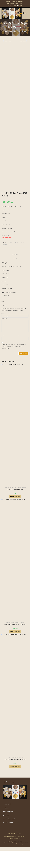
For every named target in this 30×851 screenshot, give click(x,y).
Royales (22, 622)
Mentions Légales (11, 833)
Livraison (8, 1)
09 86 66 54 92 (12, 5)
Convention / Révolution (17, 243)
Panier (13, 1)
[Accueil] (2, 31)
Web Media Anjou (20, 844)
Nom (3, 335)
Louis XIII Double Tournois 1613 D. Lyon (15, 759)
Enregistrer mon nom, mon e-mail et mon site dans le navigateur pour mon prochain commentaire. (14, 346)
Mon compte (19, 1)
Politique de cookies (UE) (15, 838)
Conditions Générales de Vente (14, 835)
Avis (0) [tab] (15, 258)
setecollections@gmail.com (14, 3)
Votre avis (5, 318)
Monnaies (8, 244)
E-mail (18, 335)
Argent (9, 243)
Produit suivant (22, 41)
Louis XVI (4, 244)
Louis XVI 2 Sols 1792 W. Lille (15, 489)
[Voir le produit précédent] (3, 41)
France (25, 243)
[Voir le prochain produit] (27, 41)
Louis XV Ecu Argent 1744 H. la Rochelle (15, 624)
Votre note (5, 313)
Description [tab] (15, 254)
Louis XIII (12, 757)
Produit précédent (8, 41)
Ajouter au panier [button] (15, 496)
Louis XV (14, 622)
